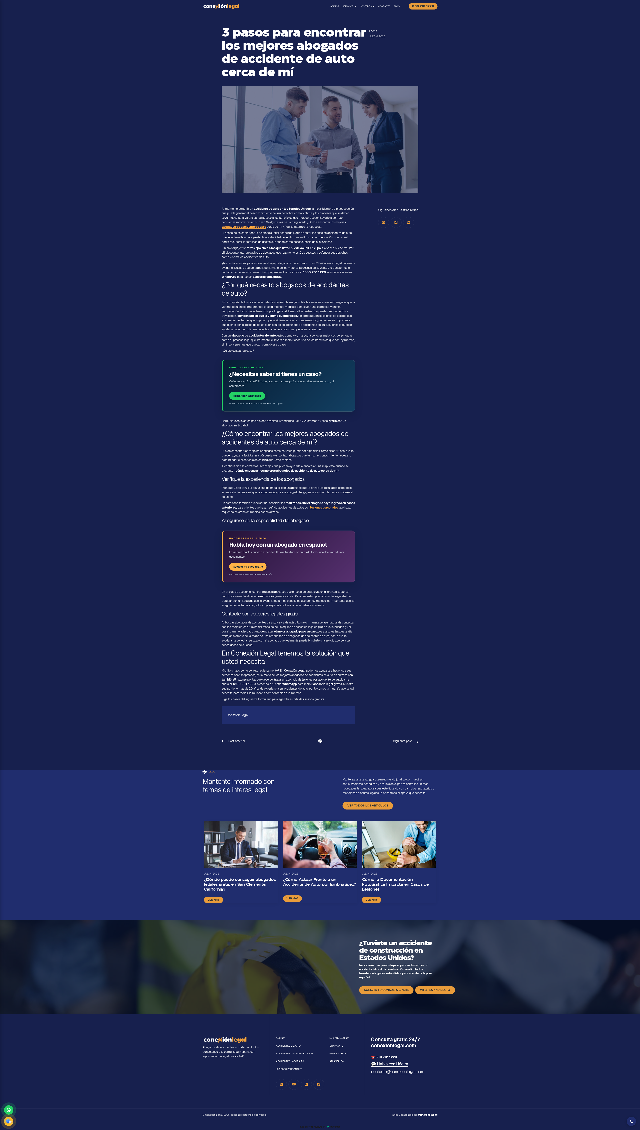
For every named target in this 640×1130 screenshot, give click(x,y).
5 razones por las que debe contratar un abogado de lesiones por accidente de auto (287, 679)
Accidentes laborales (290, 1061)
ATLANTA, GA (337, 1061)
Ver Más (214, 900)
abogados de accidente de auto (244, 227)
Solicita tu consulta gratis (386, 990)
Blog (397, 6)
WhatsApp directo (435, 990)
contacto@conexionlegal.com (397, 1071)
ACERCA (334, 6)
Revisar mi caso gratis (248, 566)
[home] (221, 6)
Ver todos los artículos (367, 805)
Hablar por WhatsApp (247, 396)
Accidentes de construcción (294, 1053)
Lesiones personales (289, 1069)
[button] (349, 6)
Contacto (384, 6)
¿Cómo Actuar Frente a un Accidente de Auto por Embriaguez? (319, 882)
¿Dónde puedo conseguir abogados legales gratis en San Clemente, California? (240, 884)
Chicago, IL (336, 1045)
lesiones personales (324, 507)
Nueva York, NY (339, 1053)
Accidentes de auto (288, 1045)
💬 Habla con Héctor (389, 1063)
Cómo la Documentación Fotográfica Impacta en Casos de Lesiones (395, 884)
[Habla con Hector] (8, 1121)
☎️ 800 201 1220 (384, 1057)
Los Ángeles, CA (339, 1038)
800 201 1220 (423, 6)
